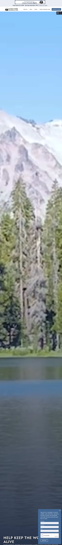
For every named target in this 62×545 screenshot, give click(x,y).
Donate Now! (56, 9)
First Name (42, 521)
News (31, 9)
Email (41, 529)
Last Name (42, 525)
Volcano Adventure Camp (45, 9)
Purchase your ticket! (42, 5)
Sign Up (44, 540)
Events (36, 9)
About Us (25, 9)
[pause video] (58, 13)
